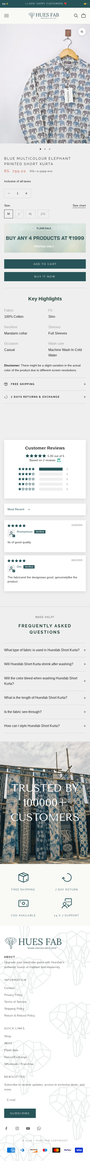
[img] (17, 525)
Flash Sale (11, 1050)
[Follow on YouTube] (28, 1128)
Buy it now (44, 276)
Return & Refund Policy (19, 1015)
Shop (7, 1036)
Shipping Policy (14, 1008)
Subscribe (20, 1113)
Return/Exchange (15, 1057)
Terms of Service (15, 1001)
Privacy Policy (13, 994)
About (8, 1043)
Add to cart (45, 264)
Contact (9, 988)
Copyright (59, 1140)
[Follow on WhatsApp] (39, 1128)
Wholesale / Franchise (19, 1064)
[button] (26, 469)
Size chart (79, 205)
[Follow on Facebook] (6, 1128)
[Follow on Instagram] (17, 1128)
